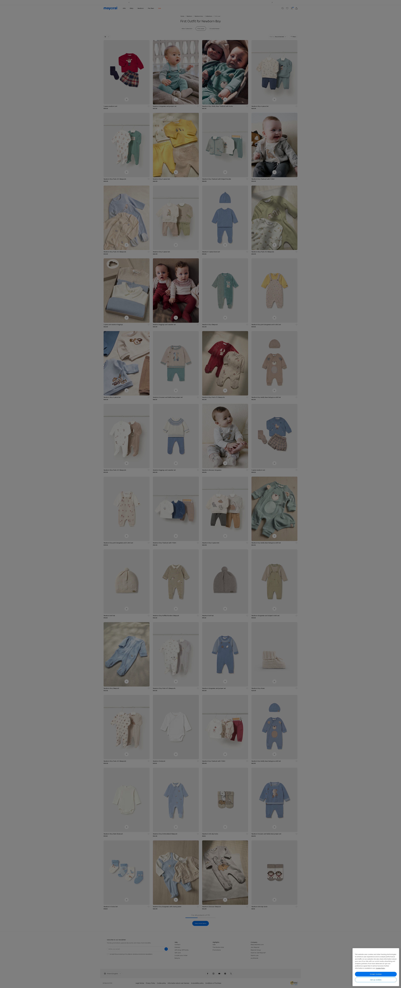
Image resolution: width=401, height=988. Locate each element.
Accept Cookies (376, 974)
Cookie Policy (380, 968)
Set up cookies (375, 980)
